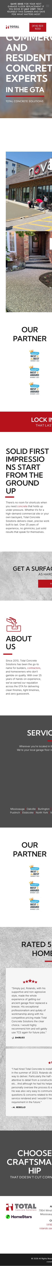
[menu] (48, 6)
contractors (33, 668)
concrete (22, 506)
